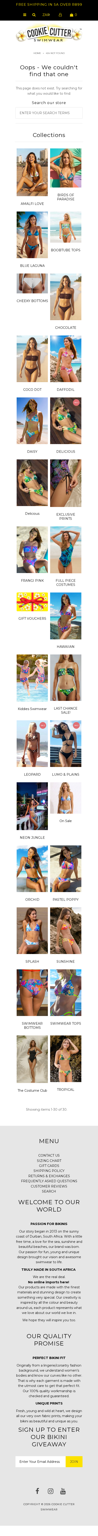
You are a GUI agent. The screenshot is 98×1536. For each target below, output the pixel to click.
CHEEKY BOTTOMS (32, 301)
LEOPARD (32, 774)
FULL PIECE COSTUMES (66, 583)
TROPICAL (65, 1090)
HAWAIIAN (66, 647)
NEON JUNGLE (32, 838)
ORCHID (32, 900)
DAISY (32, 452)
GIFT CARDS (49, 1166)
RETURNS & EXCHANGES (49, 1176)
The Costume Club (32, 1090)
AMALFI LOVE (32, 204)
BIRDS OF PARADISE (66, 197)
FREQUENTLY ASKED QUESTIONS (49, 1181)
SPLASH (32, 962)
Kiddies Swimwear (32, 709)
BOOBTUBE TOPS (65, 250)
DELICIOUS (65, 452)
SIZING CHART (49, 1161)
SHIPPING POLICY (49, 1171)
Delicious (32, 514)
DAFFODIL (66, 390)
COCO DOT (32, 390)
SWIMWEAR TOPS (65, 1023)
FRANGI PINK (32, 581)
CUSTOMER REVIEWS (49, 1186)
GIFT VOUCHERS (32, 619)
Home (37, 53)
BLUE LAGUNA (32, 266)
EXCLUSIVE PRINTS (65, 516)
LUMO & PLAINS (65, 774)
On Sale (65, 821)
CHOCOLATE (65, 328)
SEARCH (49, 1191)
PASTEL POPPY (66, 900)
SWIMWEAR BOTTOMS (32, 1025)
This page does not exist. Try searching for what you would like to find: (49, 90)
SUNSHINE (66, 962)
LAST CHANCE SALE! (65, 710)
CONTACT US (49, 1155)
